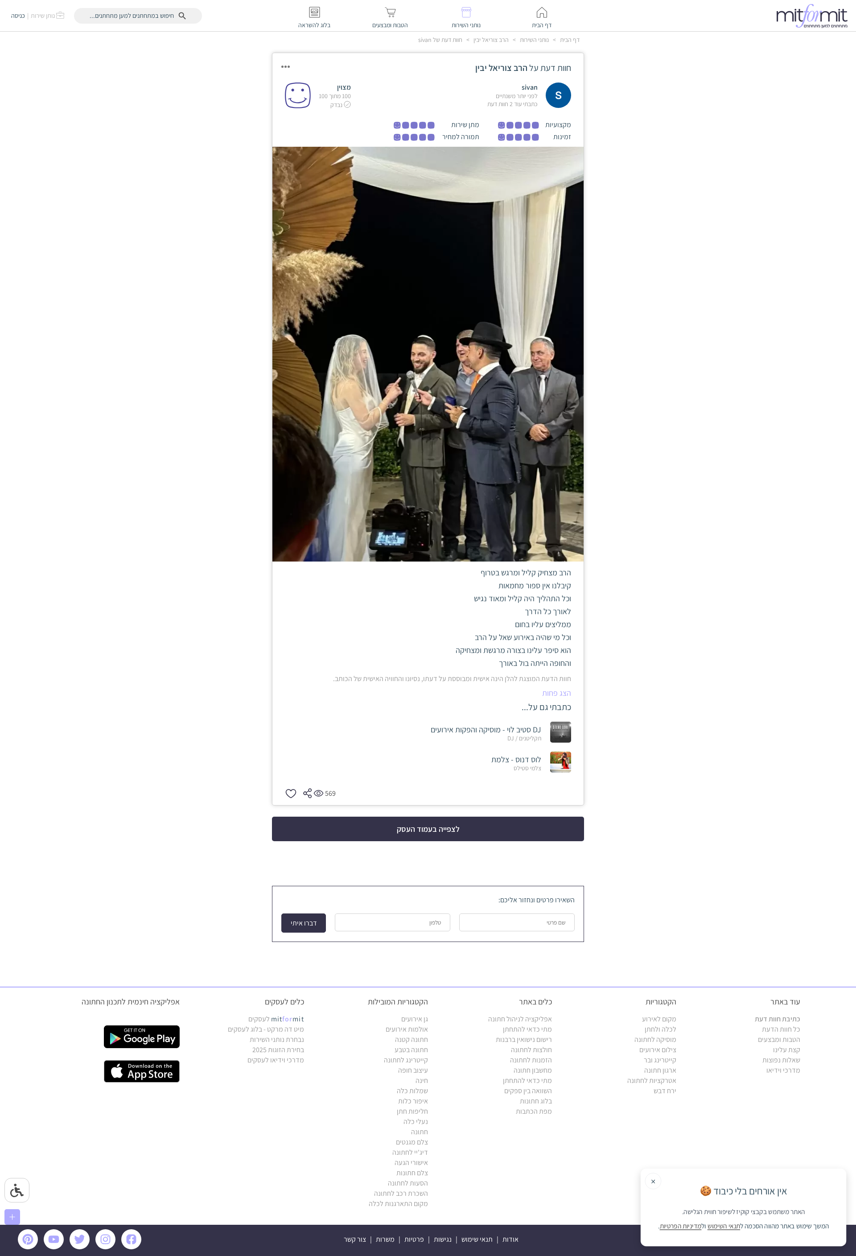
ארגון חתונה (660, 1070)
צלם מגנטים (412, 1142)
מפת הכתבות (534, 1111)
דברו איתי (304, 923)
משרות (385, 1239)
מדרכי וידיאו (783, 1070)
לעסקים (276, 1019)
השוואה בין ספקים (528, 1090)
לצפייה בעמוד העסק (428, 829)
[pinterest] (30, 1247)
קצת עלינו (786, 1049)
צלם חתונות (412, 1173)
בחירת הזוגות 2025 (278, 1049)
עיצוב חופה (413, 1070)
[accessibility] (16, 1190)
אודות (510, 1239)
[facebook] (133, 1247)
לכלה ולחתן (660, 1029)
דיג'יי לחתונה (410, 1152)
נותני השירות (534, 40)
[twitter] (81, 1247)
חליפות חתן (412, 1111)
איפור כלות (413, 1101)
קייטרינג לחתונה (406, 1060)
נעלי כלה (415, 1121)
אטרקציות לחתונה (651, 1080)
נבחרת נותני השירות (277, 1039)
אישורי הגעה (411, 1162)
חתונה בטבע (411, 1049)
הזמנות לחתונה (531, 1060)
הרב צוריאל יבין (490, 40)
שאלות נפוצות (781, 1060)
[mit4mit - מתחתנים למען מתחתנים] (814, 15)
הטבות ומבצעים (779, 1039)
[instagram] (107, 1247)
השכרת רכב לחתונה (401, 1193)
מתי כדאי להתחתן (527, 1029)
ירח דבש (665, 1090)
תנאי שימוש (477, 1239)
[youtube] (55, 1247)
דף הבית (569, 40)
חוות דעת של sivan (440, 40)
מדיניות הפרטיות (681, 1226)
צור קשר (355, 1239)
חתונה (419, 1131)
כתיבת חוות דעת (777, 1019)
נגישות (443, 1239)
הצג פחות (556, 693)
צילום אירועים (657, 1049)
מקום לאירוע (659, 1019)
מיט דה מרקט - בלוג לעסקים (266, 1029)
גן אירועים (414, 1019)
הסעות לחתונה (408, 1183)
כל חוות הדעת (781, 1029)
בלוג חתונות (536, 1101)
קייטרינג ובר (660, 1060)
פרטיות (414, 1239)
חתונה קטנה (411, 1039)
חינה (422, 1080)
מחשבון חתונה (533, 1070)
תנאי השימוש (724, 1226)
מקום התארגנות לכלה (398, 1203)
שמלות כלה (412, 1090)
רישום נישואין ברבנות (524, 1039)
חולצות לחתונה (531, 1049)
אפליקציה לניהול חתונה (520, 1019)
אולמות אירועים (407, 1029)
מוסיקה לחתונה (655, 1039)
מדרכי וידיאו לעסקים (275, 1060)
